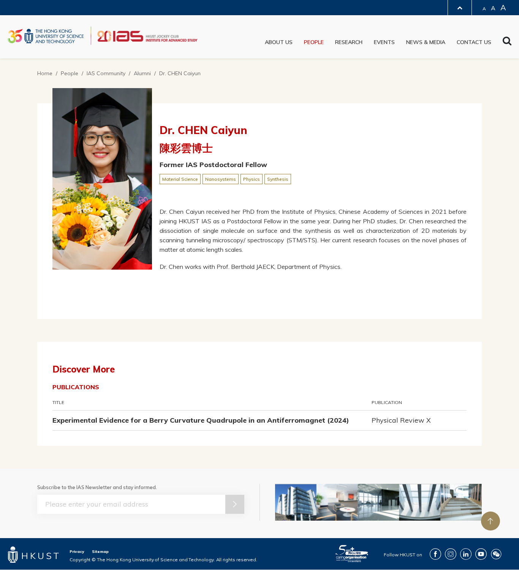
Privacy (77, 551)
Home (44, 73)
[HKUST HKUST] (46, 36)
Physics (251, 179)
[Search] (507, 42)
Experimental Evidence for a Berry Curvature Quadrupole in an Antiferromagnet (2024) (200, 420)
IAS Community (106, 73)
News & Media (425, 42)
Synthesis (277, 179)
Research (348, 42)
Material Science (180, 179)
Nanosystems (220, 179)
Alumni (142, 73)
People (314, 42)
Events (384, 42)
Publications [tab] (75, 387)
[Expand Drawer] (459, 8)
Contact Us (474, 42)
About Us (279, 42)
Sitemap (100, 551)
